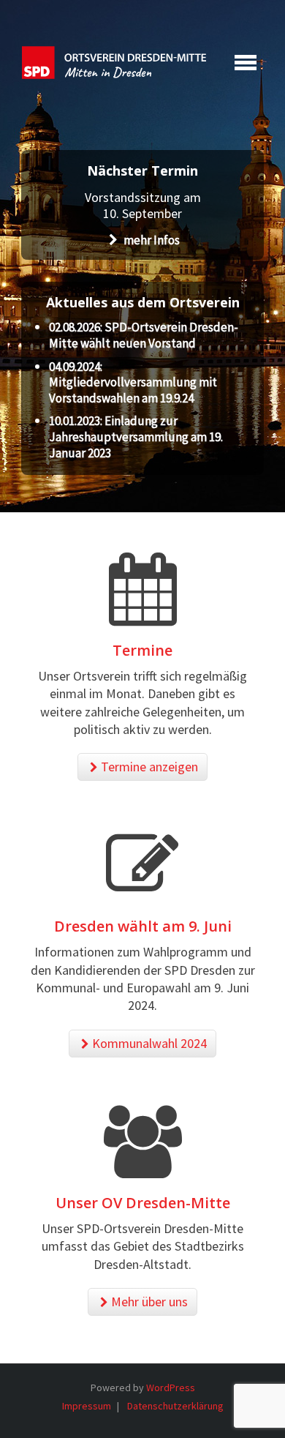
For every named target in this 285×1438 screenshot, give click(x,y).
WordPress (170, 1387)
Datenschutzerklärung (175, 1405)
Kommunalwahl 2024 (149, 1043)
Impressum (86, 1405)
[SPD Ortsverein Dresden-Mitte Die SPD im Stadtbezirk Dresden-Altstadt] (114, 62)
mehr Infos (150, 240)
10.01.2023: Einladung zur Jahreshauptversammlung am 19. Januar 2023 (136, 436)
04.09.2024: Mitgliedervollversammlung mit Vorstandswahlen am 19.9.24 (133, 382)
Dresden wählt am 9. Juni (143, 926)
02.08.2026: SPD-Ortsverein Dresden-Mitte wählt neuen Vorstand (143, 335)
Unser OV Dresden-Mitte (143, 1203)
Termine (142, 650)
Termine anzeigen (149, 766)
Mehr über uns (149, 1301)
